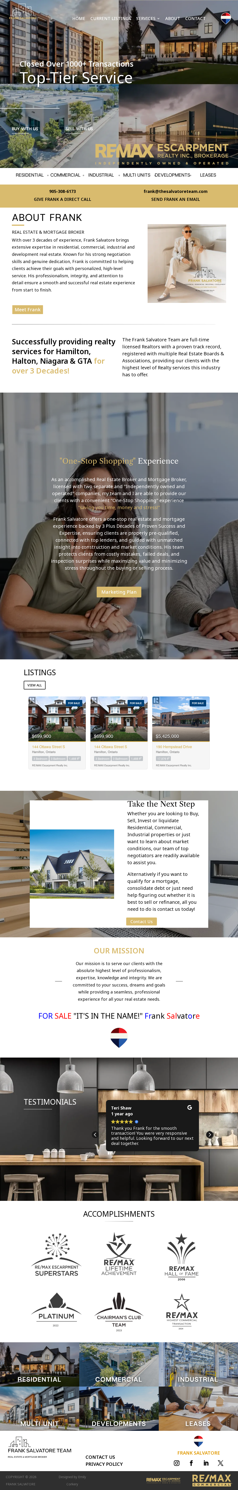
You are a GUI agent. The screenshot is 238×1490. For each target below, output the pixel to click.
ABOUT (172, 19)
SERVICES (145, 19)
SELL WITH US (79, 129)
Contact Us (141, 921)
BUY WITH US (25, 129)
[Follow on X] (220, 1463)
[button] (209, 1134)
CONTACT (195, 19)
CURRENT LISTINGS (110, 19)
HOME (78, 19)
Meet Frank (28, 309)
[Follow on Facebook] (191, 1463)
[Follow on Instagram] (176, 1463)
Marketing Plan (119, 592)
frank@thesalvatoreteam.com (176, 191)
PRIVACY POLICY (104, 1464)
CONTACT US (100, 1457)
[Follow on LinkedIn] (206, 1463)
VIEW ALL (34, 685)
